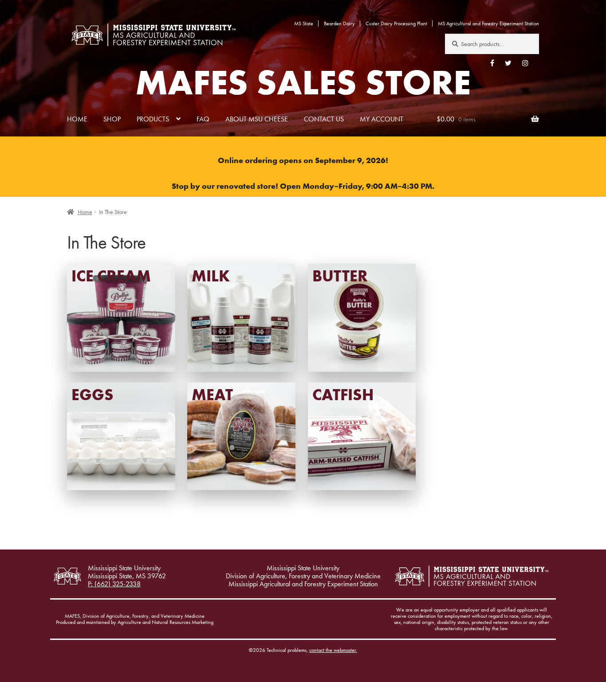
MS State (303, 23)
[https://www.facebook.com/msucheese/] (492, 62)
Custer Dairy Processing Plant (396, 23)
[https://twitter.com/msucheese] (508, 62)
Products (153, 119)
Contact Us (324, 119)
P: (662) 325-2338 (114, 584)
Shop (112, 119)
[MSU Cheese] (153, 35)
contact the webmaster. (333, 650)
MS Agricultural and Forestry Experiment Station (488, 23)
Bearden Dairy (339, 23)
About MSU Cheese (256, 119)
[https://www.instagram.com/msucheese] (525, 62)
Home (77, 119)
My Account (381, 119)
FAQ (203, 119)
